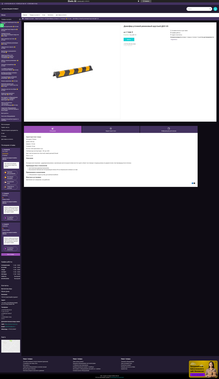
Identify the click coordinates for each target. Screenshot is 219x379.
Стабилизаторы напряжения (80, 365)
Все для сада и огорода (29, 368)
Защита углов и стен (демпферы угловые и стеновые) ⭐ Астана (53, 18)
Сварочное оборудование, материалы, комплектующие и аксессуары (10, 109)
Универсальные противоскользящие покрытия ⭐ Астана (10, 35)
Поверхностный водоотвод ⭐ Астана (10, 23)
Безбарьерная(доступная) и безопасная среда (9, 73)
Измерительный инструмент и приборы (10, 119)
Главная (25, 15)
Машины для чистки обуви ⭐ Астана (9, 89)
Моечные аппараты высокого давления (33, 370)
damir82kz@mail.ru (10, 326)
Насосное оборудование (8, 116)
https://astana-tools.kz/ (11, 324)
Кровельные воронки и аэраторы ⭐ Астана (7, 94)
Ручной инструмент (126, 365)
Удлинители (124, 368)
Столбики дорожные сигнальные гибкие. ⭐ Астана (9, 69)
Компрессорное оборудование (81, 370)
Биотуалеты (4, 113)
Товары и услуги (34, 15)
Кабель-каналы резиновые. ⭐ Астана (9, 61)
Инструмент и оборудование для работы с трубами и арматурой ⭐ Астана (9, 98)
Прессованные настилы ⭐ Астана (8, 39)
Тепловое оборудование (127, 361)
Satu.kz (117, 375)
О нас (43, 15)
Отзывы (3, 136)
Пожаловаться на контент (117, 377)
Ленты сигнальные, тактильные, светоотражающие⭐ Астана (9, 104)
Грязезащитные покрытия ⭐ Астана (9, 30)
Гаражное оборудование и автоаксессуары (84, 363)
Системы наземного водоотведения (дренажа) (35, 361)
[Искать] (210, 9)
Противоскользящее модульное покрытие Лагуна (10, 165)
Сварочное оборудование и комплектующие (35, 366)
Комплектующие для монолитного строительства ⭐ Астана (9, 85)
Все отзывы (10, 254)
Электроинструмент (78, 361)
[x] (194, 183)
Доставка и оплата (61, 15)
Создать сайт (80, 1)
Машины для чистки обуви (128, 366)
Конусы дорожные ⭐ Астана (9, 81)
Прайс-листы (5, 127)
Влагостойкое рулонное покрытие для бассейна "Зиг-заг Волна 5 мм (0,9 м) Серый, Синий (11, 210)
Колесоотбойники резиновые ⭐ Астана (9, 43)
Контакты (50, 15)
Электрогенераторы (126, 363)
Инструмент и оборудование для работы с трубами (86, 368)
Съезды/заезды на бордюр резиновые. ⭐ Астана (9, 77)
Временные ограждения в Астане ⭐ (8, 51)
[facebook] (192, 183)
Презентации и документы (9, 130)
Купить (129, 39)
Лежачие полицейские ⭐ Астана (8, 65)
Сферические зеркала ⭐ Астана (8, 47)
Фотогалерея (5, 124)
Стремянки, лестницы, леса (30, 363)
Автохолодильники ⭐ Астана (9, 26)
